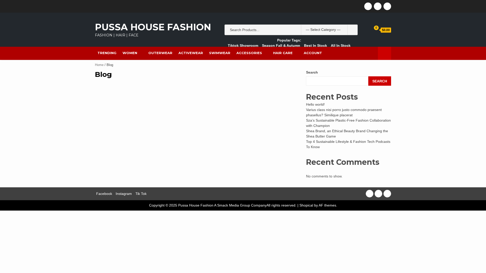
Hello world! (315, 104)
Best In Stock (315, 45)
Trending (106, 53)
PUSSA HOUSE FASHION (153, 27)
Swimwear (219, 53)
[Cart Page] (372, 30)
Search (312, 72)
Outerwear (160, 53)
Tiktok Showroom (243, 45)
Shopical (306, 205)
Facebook (104, 194)
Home (99, 65)
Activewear (190, 53)
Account (313, 53)
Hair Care (283, 53)
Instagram (124, 194)
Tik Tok (141, 194)
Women (130, 53)
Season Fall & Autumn (281, 45)
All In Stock (341, 45)
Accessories (249, 53)
